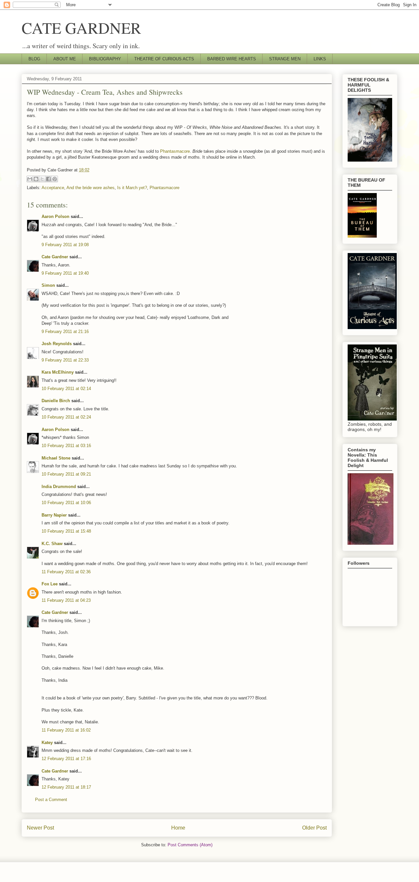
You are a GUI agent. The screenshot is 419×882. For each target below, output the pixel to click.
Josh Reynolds (57, 343)
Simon (48, 285)
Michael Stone (56, 458)
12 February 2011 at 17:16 (66, 758)
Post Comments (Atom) (190, 844)
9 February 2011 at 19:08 (65, 244)
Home (178, 828)
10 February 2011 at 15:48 (66, 531)
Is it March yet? (132, 187)
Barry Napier (54, 515)
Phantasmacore (175, 151)
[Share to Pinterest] (54, 179)
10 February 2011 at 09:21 (66, 474)
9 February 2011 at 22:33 (65, 360)
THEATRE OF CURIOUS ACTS (164, 58)
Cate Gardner (55, 256)
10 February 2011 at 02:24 (66, 417)
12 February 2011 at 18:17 (66, 787)
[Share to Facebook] (48, 179)
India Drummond (59, 486)
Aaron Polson (55, 216)
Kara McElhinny (58, 372)
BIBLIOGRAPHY (105, 58)
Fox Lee (50, 583)
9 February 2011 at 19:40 (65, 273)
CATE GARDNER (81, 27)
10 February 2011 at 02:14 (66, 388)
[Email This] (30, 179)
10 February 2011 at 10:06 (66, 502)
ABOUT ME (64, 58)
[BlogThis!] (36, 179)
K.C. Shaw (52, 543)
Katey (47, 742)
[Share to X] (42, 179)
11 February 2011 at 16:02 (66, 730)
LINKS (320, 58)
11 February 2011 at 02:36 (66, 571)
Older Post (314, 828)
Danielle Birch (56, 400)
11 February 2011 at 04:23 (66, 600)
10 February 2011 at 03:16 (66, 445)
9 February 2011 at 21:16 (65, 331)
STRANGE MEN (285, 58)
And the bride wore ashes (90, 187)
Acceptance (53, 187)
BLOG (34, 58)
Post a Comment (51, 799)
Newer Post (40, 828)
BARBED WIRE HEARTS (231, 58)
